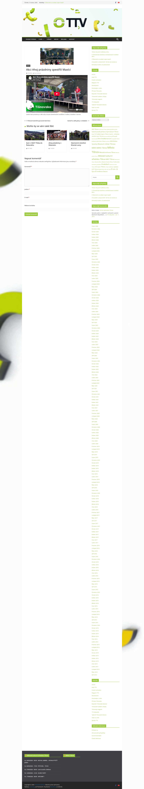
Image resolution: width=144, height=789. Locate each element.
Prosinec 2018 (96, 479)
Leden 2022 (95, 377)
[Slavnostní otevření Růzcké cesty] (79, 131)
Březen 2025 (95, 273)
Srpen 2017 (95, 523)
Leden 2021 (95, 410)
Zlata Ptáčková (37, 73)
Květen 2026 (95, 234)
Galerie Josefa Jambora (99, 132)
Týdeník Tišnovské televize (99, 105)
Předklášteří (105, 164)
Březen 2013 (95, 661)
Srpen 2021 (95, 391)
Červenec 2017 (96, 526)
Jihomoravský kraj (107, 136)
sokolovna (112, 164)
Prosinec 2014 (96, 611)
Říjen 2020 (95, 419)
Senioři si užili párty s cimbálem (77, 121)
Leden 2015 (95, 609)
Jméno (27, 189)
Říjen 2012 (95, 672)
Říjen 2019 (95, 452)
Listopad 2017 (96, 515)
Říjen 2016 (95, 551)
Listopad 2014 (96, 614)
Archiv (56, 39)
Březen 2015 (95, 603)
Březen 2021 (95, 405)
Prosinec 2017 (96, 512)
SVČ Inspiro (98, 167)
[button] (43, 39)
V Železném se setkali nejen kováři (54, 2)
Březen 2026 (95, 240)
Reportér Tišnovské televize (99, 94)
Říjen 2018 (95, 485)
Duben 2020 (95, 435)
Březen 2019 (95, 471)
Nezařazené (95, 85)
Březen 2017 (95, 537)
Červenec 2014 (96, 625)
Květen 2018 (95, 498)
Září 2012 (94, 675)
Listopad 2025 (96, 251)
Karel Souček (94, 138)
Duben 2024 (95, 303)
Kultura (94, 141)
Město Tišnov (70, 755)
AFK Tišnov (95, 129)
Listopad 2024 (96, 284)
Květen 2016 (95, 565)
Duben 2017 (95, 534)
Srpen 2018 (95, 490)
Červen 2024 (95, 298)
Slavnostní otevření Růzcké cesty (78, 144)
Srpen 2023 (95, 325)
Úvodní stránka (31, 39)
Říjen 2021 (95, 386)
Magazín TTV (95, 82)
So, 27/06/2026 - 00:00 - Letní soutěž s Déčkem (37, 769)
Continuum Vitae (102, 129)
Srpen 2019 (95, 457)
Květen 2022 (95, 366)
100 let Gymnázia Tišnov (106, 210)
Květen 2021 (95, 399)
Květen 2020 (95, 432)
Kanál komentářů (96, 735)
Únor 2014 (95, 639)
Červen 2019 (95, 463)
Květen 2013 (95, 655)
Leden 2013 (95, 666)
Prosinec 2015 (96, 578)
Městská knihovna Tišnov (107, 152)
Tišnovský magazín (97, 99)
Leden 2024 (95, 311)
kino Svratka (102, 139)
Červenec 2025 (96, 262)
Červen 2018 (95, 496)
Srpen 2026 (95, 226)
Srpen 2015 (95, 589)
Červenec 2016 (96, 559)
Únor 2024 (95, 309)
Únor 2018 (95, 507)
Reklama (63, 39)
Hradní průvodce (96, 80)
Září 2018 (94, 487)
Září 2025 (94, 256)
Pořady (49, 39)
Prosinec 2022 (96, 347)
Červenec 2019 (96, 460)
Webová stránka (29, 205)
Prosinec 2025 (96, 248)
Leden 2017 (95, 543)
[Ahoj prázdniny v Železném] (57, 131)
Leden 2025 (95, 278)
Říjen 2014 (95, 617)
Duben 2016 (95, 567)
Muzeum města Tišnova (106, 144)
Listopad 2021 (96, 383)
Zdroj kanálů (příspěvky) (98, 733)
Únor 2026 (95, 242)
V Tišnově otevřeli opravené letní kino (38, 121)
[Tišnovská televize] (72, 9)
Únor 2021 (95, 408)
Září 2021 (94, 388)
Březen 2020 (95, 438)
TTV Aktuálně (95, 102)
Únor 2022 (95, 375)
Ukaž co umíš (95, 107)
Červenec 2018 (96, 493)
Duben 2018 (95, 501)
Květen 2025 (95, 267)
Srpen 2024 (95, 292)
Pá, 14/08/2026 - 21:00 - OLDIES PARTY (35, 773)
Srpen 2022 (95, 358)
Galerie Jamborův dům (112, 129)
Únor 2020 (95, 441)
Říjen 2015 (95, 584)
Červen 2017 (95, 529)
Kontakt (71, 39)
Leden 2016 (95, 576)
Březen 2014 (95, 636)
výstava (116, 167)
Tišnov (103, 167)
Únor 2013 (95, 664)
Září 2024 (94, 289)
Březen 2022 (95, 372)
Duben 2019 (95, 468)
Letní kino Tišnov (101, 141)
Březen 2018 (95, 504)
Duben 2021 (95, 402)
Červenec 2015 (96, 592)
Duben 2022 (95, 369)
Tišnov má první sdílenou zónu (100, 52)
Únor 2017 (95, 540)
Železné (105, 171)
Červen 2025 (95, 265)
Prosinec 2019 (96, 446)
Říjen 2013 (95, 650)
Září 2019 (94, 454)
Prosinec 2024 (96, 281)
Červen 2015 (95, 595)
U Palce (106, 166)
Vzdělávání (111, 166)
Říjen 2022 (95, 353)
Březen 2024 (95, 306)
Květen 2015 (95, 598)
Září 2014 (94, 620)
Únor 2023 (95, 342)
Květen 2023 (95, 333)
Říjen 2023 (95, 320)
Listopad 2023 (96, 317)
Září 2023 (94, 322)
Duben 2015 (95, 600)
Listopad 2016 (96, 548)
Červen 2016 (95, 562)
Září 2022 (94, 355)
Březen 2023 (95, 339)
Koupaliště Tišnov (116, 138)
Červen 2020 (95, 430)
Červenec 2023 (96, 328)
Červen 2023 (95, 331)
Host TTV (94, 77)
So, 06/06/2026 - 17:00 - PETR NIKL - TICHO (36, 766)
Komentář (28, 166)
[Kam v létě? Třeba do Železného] (34, 131)
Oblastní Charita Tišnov (107, 162)
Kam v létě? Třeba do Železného (34, 144)
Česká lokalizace (96, 738)
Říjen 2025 (95, 253)
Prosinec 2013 (96, 644)
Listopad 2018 (96, 482)
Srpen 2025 (95, 259)
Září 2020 (94, 421)
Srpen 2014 (95, 622)
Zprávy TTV (95, 110)
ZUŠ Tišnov (95, 169)
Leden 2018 (95, 509)
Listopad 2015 (96, 581)
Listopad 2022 (96, 350)
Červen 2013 (95, 653)
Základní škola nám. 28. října (104, 169)
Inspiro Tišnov (105, 134)
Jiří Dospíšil (114, 136)
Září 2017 (94, 520)
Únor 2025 (95, 276)
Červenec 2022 (96, 361)
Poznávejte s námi (97, 88)
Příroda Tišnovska (97, 91)
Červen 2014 (95, 628)
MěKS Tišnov (102, 148)
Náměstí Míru (98, 162)
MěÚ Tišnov (110, 159)
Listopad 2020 (96, 416)
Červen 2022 (95, 364)
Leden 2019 (95, 476)
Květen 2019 (95, 465)
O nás (40, 39)
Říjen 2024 (95, 287)
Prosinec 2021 (96, 380)
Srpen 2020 (95, 424)
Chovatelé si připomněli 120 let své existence (104, 62)
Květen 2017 (95, 532)
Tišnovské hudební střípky (99, 96)
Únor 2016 (95, 573)
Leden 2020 (95, 443)
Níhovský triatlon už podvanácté (101, 64)
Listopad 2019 (96, 449)
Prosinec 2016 (96, 545)
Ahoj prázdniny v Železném (55, 144)
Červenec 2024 (96, 295)
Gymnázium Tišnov (112, 132)
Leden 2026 (95, 245)
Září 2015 (94, 587)
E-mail (26, 197)
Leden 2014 (95, 642)
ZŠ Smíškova (99, 171)
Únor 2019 (95, 474)
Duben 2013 (95, 658)
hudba (98, 134)
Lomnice (108, 141)
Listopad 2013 (96, 647)
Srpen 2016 (95, 556)
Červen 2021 (95, 397)
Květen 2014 (95, 631)
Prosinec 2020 (96, 413)
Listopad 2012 (96, 669)
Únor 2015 (95, 606)
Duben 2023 (95, 336)
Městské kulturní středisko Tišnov (37, 755)
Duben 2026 (95, 237)
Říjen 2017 (95, 518)
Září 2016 (94, 554)
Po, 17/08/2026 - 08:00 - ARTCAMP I (34, 776)
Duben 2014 (95, 633)
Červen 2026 (95, 231)
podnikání (98, 164)
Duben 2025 (95, 270)
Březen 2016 (95, 570)
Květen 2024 (95, 300)
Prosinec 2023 (96, 314)
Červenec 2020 (96, 427)
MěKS (94, 148)
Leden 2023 (95, 344)
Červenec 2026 (96, 229)
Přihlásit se (95, 730)
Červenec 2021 (96, 394)
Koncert (109, 139)
